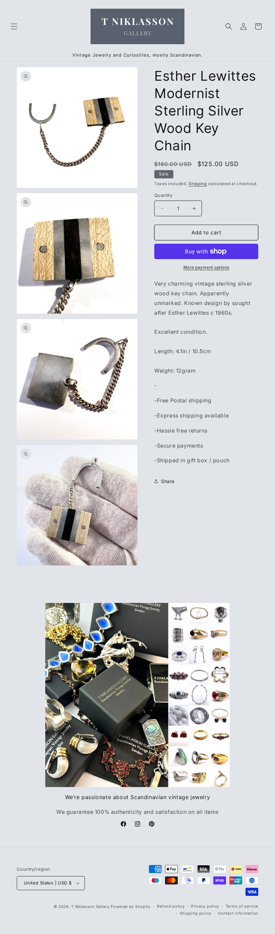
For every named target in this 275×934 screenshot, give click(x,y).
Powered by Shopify (131, 906)
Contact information (238, 913)
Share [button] (168, 481)
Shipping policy (195, 913)
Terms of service (242, 906)
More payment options (206, 267)
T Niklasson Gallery (90, 906)
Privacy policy (205, 906)
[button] (14, 26)
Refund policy (170, 906)
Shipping (197, 183)
